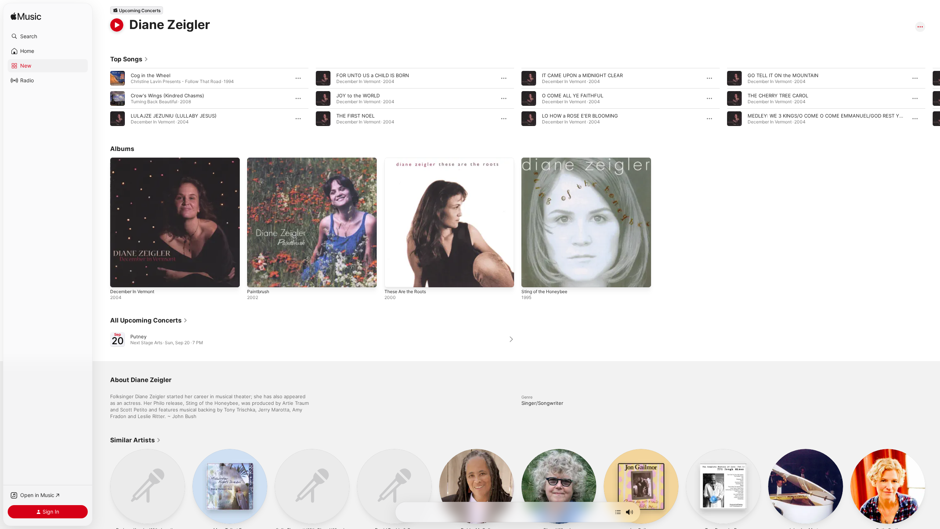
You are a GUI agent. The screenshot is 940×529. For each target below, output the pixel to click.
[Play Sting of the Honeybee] (530, 278)
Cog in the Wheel (150, 75)
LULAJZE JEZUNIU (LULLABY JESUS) (174, 116)
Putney (138, 336)
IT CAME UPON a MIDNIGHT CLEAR (582, 75)
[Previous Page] (103, 98)
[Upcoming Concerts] (136, 10)
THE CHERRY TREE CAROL (778, 95)
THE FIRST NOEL (355, 116)
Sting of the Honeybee (547, 160)
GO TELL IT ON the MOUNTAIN (783, 75)
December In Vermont (135, 160)
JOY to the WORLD (358, 95)
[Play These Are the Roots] (393, 278)
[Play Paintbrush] (256, 278)
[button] (47, 36)
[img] (26, 16)
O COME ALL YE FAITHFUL (572, 95)
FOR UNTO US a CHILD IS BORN (372, 75)
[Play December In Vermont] (119, 278)
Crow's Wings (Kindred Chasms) (167, 95)
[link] (129, 59)
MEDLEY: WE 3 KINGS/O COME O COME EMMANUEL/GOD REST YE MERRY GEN (840, 116)
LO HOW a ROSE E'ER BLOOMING (580, 116)
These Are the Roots (408, 160)
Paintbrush (259, 160)
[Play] (116, 25)
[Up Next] (618, 512)
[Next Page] (933, 98)
